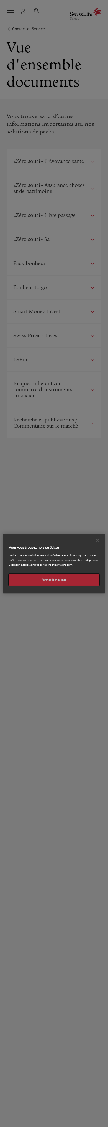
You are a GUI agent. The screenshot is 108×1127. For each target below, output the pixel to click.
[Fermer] (97, 540)
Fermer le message (54, 579)
